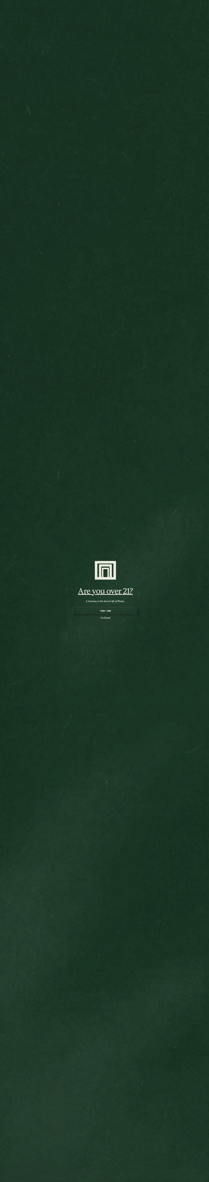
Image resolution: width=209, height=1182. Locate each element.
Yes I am (105, 611)
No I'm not (105, 617)
